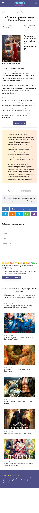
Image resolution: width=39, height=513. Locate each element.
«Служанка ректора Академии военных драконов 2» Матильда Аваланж (18, 306)
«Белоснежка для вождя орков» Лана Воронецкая (17, 370)
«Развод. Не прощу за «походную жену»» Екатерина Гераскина (18, 338)
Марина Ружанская (13, 63)
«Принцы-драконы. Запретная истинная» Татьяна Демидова (18, 464)
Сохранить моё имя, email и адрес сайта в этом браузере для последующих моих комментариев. (20, 272)
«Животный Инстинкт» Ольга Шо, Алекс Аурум (18, 402)
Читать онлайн (19, 123)
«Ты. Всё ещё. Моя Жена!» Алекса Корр (17, 433)
